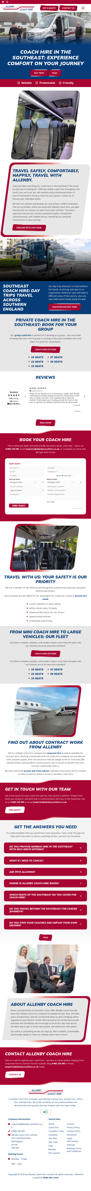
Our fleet (52, 1138)
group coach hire (23, 335)
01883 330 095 (12, 449)
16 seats (37, 357)
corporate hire (53, 753)
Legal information (72, 1139)
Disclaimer (72, 1134)
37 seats (56, 357)
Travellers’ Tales (56, 1131)
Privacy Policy (73, 1127)
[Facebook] (3, 2)
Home (51, 1124)
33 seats (37, 366)
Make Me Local (50, 1177)
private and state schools (36, 771)
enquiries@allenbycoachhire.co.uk (42, 449)
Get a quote (54, 1153)
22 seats (37, 361)
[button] (83, 8)
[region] (55, 397)
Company (52, 1134)
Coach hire (53, 1127)
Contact (70, 1124)
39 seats (56, 361)
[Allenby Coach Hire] (18, 8)
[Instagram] (7, 2)
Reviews (52, 1149)
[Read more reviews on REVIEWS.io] (14, 404)
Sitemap (71, 1144)
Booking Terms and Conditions (74, 1150)
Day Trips (53, 1142)
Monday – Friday (19, 1159)
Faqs (50, 1145)
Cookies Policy (73, 1131)
